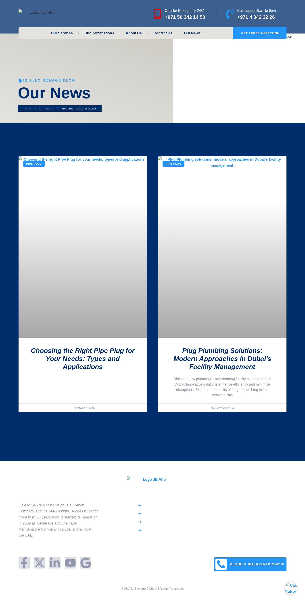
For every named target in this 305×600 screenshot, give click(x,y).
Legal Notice (250, 531)
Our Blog (47, 108)
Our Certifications (99, 33)
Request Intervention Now (257, 564)
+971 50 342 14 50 (185, 17)
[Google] (85, 563)
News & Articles (253, 522)
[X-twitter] (39, 563)
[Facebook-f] (24, 563)
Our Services (62, 33)
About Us (134, 33)
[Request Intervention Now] (221, 564)
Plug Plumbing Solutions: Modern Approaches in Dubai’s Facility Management (222, 358)
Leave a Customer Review (262, 514)
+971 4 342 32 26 (256, 17)
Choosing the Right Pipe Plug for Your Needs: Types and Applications (83, 358)
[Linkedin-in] (55, 563)
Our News (192, 33)
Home (27, 108)
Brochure (247, 505)
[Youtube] (70, 563)
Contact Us (162, 33)
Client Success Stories (259, 540)
